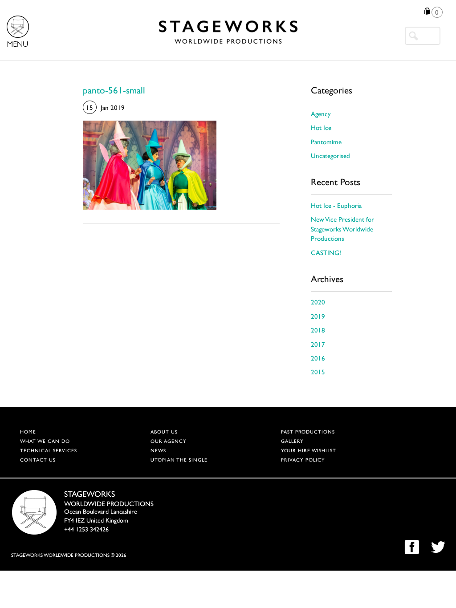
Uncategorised (330, 156)
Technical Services (48, 451)
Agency (321, 115)
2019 (318, 317)
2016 (318, 359)
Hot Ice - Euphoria (336, 206)
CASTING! (326, 253)
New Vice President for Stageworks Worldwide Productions (342, 229)
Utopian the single (179, 460)
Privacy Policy (303, 460)
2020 (318, 303)
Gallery (292, 441)
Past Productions (308, 432)
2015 (318, 373)
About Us (164, 432)
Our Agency (169, 441)
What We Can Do (45, 441)
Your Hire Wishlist (308, 451)
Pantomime (326, 143)
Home (28, 432)
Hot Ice (321, 128)
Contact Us (38, 460)
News (158, 451)
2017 (318, 345)
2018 (318, 331)
